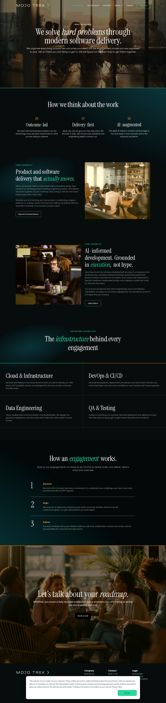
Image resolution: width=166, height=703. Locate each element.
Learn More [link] (93, 303)
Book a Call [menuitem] (112, 674)
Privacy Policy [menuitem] (137, 674)
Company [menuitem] (89, 670)
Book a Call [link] (83, 616)
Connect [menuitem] (112, 670)
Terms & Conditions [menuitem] (140, 679)
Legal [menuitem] (135, 670)
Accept (127, 693)
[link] (33, 5)
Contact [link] (143, 5)
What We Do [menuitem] (89, 674)
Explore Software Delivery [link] (28, 214)
